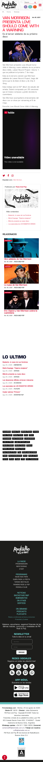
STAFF (21, 569)
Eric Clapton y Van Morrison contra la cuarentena (20, 312)
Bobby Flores (18, 435)
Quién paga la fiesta (29, 452)
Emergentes (18, 365)
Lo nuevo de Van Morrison (15, 285)
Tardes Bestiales (21, 582)
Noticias (7, 240)
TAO (22, 459)
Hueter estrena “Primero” (11, 392)
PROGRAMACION (22, 564)
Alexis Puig (16, 431)
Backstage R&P (19, 395)
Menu (40, 5)
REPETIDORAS (21, 566)
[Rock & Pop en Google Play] (22, 687)
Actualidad (6, 431)
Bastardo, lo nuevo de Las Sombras (19, 215)
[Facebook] (8, 176)
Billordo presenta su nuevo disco (18, 221)
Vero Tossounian (32, 459)
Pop (19, 452)
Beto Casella (7, 435)
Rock (25, 455)
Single (17, 459)
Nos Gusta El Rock (9, 452)
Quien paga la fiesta (21, 579)
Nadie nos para (8, 449)
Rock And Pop (21, 187)
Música (29, 445)
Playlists (17, 389)
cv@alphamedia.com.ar (21, 730)
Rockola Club (21, 587)
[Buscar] (35, 1)
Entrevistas (7, 438)
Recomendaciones (15, 455)
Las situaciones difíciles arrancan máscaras (18, 380)
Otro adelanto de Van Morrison (17, 259)
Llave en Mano (8, 442)
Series (5, 459)
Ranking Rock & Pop (21, 585)
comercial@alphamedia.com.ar (13, 728)
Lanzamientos (29, 438)
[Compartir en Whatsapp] (12, 176)
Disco (31, 435)
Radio (5, 455)
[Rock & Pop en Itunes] (22, 694)
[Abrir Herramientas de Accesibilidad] (4, 757)
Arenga (35, 431)
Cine (26, 435)
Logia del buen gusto (22, 442)
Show (11, 459)
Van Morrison (18, 180)
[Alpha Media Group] (21, 752)
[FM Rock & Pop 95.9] (8, 5)
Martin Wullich (8, 445)
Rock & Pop (33, 455)
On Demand (17, 383)
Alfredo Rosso (26, 431)
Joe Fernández (18, 438)
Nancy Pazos (20, 449)
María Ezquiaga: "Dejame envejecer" (19, 218)
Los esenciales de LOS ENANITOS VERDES (21, 224)
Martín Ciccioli (20, 445)
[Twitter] (4, 176)
